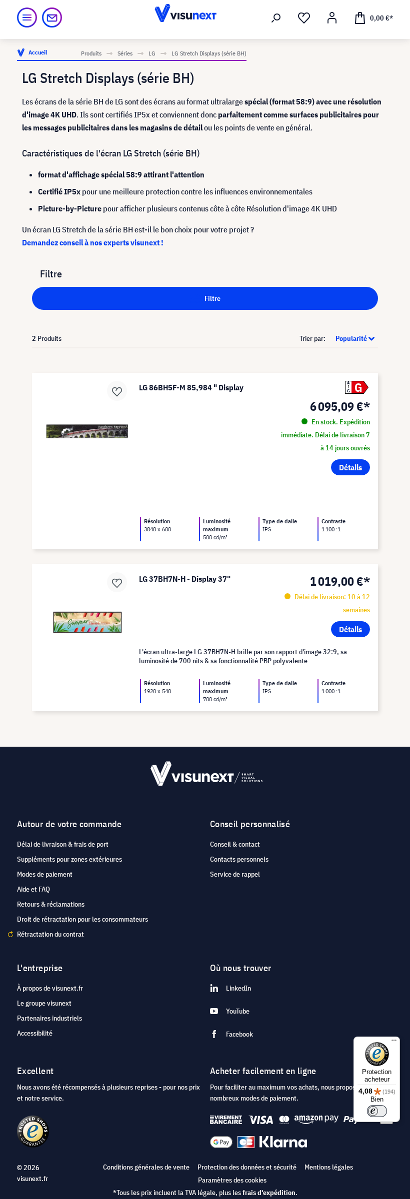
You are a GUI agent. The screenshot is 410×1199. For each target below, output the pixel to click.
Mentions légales (328, 1167)
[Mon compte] (332, 18)
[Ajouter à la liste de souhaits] (117, 391)
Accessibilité (34, 1033)
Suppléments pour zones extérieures (69, 859)
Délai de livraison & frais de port (62, 844)
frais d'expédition (269, 1192)
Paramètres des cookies (232, 1180)
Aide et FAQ (33, 889)
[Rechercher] (276, 18)
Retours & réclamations (50, 904)
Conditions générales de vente (146, 1167)
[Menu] (27, 17)
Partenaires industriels (49, 1018)
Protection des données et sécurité (247, 1167)
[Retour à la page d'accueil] (205, 17)
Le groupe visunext (44, 1003)
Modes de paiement (44, 874)
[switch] (377, 1111)
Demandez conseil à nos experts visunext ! (93, 242)
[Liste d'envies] (304, 18)
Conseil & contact (235, 844)
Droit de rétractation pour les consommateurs (82, 919)
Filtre (211, 298)
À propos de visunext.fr (50, 988)
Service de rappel (235, 874)
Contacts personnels (239, 859)
